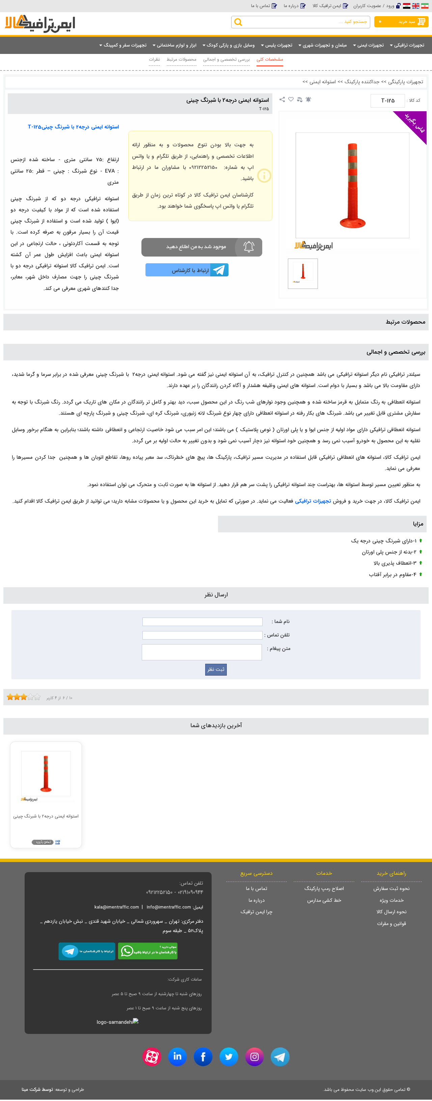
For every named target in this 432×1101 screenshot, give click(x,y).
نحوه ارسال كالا (391, 912)
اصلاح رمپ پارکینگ (324, 889)
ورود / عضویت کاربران (373, 5)
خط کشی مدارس (324, 900)
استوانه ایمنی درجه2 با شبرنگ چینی (227, 100)
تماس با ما (260, 5)
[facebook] (203, 1056)
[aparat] (151, 1056)
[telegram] (280, 1056)
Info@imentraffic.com (169, 907)
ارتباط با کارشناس (190, 271)
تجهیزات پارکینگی (405, 82)
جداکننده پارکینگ (362, 82)
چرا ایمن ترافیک (256, 912)
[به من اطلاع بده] (308, 99)
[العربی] (406, 5)
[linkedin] (177, 1056)
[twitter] (228, 1056)
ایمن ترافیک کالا (327, 5)
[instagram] (254, 1056)
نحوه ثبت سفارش (391, 889)
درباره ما (291, 5)
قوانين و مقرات (391, 924)
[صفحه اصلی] (57, 17)
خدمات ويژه (392, 900)
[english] (416, 5)
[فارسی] (425, 5)
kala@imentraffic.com (116, 907)
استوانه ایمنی (322, 82)
